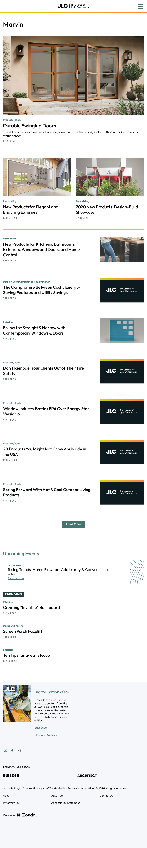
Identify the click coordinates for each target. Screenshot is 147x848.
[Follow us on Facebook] (12, 750)
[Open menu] (140, 6)
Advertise (57, 795)
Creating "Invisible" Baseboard (31, 607)
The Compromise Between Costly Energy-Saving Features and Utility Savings (41, 289)
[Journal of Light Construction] (73, 6)
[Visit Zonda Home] (20, 814)
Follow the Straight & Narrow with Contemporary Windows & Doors (34, 330)
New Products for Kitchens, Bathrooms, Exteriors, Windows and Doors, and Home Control (41, 249)
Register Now (16, 578)
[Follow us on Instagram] (19, 750)
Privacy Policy (11, 803)
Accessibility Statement (65, 803)
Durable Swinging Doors (29, 125)
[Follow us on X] (5, 750)
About (6, 795)
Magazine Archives (45, 735)
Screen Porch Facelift (22, 631)
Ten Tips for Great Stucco (26, 655)
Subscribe (40, 727)
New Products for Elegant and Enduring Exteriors (30, 209)
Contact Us (106, 795)
